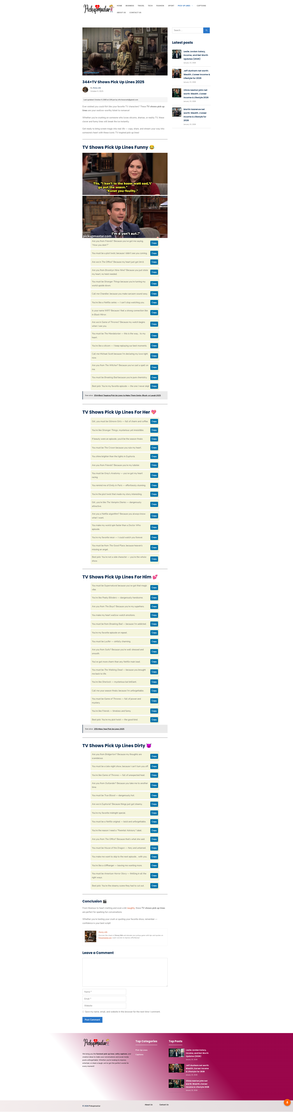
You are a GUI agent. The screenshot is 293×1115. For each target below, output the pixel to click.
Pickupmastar (94, 1106)
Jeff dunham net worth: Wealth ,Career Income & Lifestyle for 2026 (197, 74)
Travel (141, 5)
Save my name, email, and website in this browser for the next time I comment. (122, 1011)
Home (119, 5)
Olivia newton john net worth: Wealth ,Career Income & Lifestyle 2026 (196, 94)
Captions (201, 5)
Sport (171, 5)
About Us (121, 12)
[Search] (206, 30)
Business (130, 5)
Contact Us (135, 12)
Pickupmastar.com (105, 938)
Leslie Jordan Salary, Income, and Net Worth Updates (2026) (196, 55)
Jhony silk (97, 88)
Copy (154, 243)
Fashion (160, 5)
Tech (150, 5)
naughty (131, 908)
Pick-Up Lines (184, 5)
